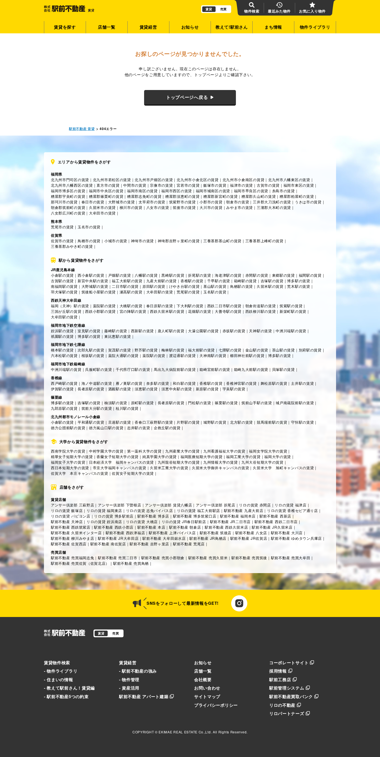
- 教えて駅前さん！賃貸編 (69, 688)
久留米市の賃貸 (102, 207)
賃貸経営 (148, 27)
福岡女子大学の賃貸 (68, 462)
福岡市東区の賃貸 (298, 185)
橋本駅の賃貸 (62, 350)
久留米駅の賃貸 (270, 286)
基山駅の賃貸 (214, 286)
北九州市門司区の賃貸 (70, 179)
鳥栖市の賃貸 (89, 240)
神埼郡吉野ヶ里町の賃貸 (179, 240)
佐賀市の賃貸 (62, 240)
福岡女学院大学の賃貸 (268, 451)
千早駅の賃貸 (218, 280)
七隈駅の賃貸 (230, 350)
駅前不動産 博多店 (153, 516)
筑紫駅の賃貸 (291, 305)
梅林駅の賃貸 (172, 350)
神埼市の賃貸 (142, 240)
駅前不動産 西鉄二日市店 (276, 521)
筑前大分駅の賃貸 (97, 408)
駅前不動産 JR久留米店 (272, 527)
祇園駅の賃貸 (62, 336)
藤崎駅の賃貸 (115, 330)
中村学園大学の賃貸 (106, 451)
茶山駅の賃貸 (283, 350)
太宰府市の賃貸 (152, 201)
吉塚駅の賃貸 (272, 280)
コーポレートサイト (289, 662)
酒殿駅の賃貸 (119, 388)
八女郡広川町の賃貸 (68, 213)
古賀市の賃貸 (268, 185)
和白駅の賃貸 (184, 383)
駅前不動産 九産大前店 (243, 510)
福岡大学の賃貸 (277, 456)
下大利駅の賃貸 (190, 305)
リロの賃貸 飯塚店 (67, 510)
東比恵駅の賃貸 (117, 336)
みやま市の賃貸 (239, 207)
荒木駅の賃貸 (298, 286)
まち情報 (273, 27)
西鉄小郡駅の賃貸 (100, 311)
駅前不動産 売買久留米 (208, 557)
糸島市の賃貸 (283, 190)
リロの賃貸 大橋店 (142, 521)
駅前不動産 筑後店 (215, 532)
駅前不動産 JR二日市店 (230, 521)
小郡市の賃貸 (210, 201)
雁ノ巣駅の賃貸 (129, 383)
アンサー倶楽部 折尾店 (215, 505)
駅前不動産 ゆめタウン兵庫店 (296, 538)
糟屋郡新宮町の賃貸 (220, 196)
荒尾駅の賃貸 (188, 291)
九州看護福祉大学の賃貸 (224, 451)
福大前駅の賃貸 (201, 350)
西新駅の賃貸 (142, 330)
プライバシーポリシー (216, 705)
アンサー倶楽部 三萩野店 (72, 505)
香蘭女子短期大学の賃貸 (118, 456)
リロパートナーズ (286, 713)
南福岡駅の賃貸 (64, 286)
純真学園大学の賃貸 (159, 456)
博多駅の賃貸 (298, 280)
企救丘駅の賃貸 (167, 427)
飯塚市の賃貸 (214, 185)
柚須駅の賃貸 (115, 402)
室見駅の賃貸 (89, 330)
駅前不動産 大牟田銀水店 (164, 538)
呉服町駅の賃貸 (98, 369)
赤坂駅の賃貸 (234, 330)
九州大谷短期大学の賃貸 (262, 462)
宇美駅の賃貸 (234, 388)
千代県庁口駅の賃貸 (133, 369)
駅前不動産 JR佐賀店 (248, 538)
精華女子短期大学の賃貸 (72, 456)
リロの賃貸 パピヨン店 (70, 516)
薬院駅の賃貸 (104, 305)
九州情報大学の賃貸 (220, 462)
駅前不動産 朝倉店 (185, 527)
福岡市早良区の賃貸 (251, 190)
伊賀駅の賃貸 (62, 388)
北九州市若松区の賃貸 (112, 179)
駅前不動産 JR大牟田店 (118, 538)
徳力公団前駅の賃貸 (68, 427)
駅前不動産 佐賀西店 (69, 543)
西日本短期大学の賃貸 (70, 467)
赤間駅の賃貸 (256, 275)
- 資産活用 (129, 688)
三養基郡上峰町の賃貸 (264, 240)
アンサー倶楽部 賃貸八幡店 (168, 505)
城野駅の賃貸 (214, 422)
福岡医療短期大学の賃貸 (202, 456)
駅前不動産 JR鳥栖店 (207, 538)
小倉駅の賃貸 (62, 275)
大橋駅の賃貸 (131, 305)
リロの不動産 (282, 705)
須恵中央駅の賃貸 (176, 388)
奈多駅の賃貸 (157, 383)
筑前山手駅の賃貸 (256, 402)
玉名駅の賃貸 (214, 291)
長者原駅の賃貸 (91, 388)
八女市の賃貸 (157, 207)
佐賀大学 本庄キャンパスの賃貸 (79, 473)
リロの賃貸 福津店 (290, 505)
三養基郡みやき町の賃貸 (72, 246)
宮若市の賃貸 (188, 185)
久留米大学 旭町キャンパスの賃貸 (283, 467)
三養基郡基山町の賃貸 (222, 240)
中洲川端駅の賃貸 (291, 330)
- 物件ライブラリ (60, 671)
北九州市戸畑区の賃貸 (154, 179)
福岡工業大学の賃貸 (243, 456)
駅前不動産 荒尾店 (189, 543)
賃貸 (209, 9)
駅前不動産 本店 (151, 527)
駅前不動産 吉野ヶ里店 (149, 543)
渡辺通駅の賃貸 (182, 355)
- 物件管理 (129, 679)
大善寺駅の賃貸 (228, 311)
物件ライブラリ (315, 27)
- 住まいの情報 (58, 679)
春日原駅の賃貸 (159, 305)
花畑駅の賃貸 (199, 311)
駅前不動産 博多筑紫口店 (194, 516)
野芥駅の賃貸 (146, 350)
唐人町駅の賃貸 (171, 330)
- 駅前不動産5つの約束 (66, 696)
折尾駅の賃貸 (199, 275)
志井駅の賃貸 (138, 427)
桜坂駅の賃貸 (93, 355)
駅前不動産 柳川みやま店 (72, 538)
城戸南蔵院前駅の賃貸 (295, 402)
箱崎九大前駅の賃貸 (251, 369)
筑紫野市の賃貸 (182, 201)
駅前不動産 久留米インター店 (76, 532)
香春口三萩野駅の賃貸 (154, 422)
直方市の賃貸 (108, 185)
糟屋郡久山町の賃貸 (258, 196)
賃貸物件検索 (57, 662)
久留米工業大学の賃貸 (169, 467)
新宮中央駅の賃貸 (93, 280)
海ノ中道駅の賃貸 (97, 383)
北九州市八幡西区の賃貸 (72, 185)
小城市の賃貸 (115, 240)
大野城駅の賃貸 (95, 286)
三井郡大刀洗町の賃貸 (272, 201)
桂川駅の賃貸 (127, 408)
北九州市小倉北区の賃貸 (198, 179)
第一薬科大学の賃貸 (144, 451)
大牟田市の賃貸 (102, 213)
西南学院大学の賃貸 (68, 451)
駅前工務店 (280, 679)
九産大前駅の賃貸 (161, 280)
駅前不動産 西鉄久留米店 (226, 527)
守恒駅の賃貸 (302, 422)
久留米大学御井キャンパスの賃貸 (220, 467)
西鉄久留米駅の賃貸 (167, 311)
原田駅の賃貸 (153, 286)
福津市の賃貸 (241, 185)
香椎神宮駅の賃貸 (241, 383)
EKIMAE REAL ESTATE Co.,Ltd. (185, 731)
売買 (223, 9)
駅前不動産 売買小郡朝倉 (162, 557)
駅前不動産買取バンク (291, 696)
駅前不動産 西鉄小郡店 (114, 527)
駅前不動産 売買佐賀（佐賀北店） (80, 563)
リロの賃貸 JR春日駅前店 (184, 521)
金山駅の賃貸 (256, 350)
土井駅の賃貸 (302, 383)
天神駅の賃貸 (260, 330)
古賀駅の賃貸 (62, 280)
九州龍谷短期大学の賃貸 (179, 462)
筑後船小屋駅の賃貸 (99, 291)
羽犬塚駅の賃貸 (64, 291)
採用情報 (278, 671)
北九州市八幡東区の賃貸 (289, 179)
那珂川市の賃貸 (64, 201)
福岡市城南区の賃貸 (213, 190)
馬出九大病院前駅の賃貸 (175, 369)
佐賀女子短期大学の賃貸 (133, 473)
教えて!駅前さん (232, 27)
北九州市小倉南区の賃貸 (244, 179)
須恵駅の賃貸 (146, 388)
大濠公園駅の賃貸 (203, 330)
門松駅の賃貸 (199, 402)
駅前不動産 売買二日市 (117, 557)
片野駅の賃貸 (188, 422)
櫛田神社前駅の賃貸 (247, 355)
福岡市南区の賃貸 (142, 190)
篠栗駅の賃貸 (226, 402)
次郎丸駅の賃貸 (91, 350)
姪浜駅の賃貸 (62, 330)
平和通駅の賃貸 (91, 422)
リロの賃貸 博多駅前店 (114, 516)
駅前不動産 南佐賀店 (108, 543)
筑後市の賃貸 (184, 207)
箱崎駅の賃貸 (245, 280)
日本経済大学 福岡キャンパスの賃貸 (121, 462)
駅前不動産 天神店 (67, 521)
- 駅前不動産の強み (138, 671)
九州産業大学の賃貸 (182, 451)
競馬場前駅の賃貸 (272, 422)
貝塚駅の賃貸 (283, 369)
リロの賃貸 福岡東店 (104, 510)
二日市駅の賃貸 (125, 286)
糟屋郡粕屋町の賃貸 (297, 196)
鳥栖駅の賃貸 (241, 286)
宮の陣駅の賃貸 (133, 311)
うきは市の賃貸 (308, 201)
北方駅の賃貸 (241, 422)
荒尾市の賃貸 (62, 226)
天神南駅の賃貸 (212, 355)
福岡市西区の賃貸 (176, 190)
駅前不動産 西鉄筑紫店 (70, 527)
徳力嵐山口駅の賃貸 (106, 427)
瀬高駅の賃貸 (131, 291)
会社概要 (203, 679)
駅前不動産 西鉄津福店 (125, 532)
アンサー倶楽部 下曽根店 (119, 505)
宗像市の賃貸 (161, 185)
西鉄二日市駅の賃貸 (224, 305)
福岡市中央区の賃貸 (106, 190)
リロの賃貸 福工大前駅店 (198, 510)
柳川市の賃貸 (131, 207)
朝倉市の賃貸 (237, 201)
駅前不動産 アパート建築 (143, 696)
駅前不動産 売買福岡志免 (72, 557)
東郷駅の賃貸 (283, 275)
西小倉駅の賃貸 (91, 275)
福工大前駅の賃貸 (127, 280)
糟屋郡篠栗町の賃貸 (106, 196)
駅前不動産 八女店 (251, 532)
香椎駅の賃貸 (192, 280)
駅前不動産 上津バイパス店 (172, 532)
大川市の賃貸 (210, 207)
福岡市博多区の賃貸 (68, 190)
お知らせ (190, 27)
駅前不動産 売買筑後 (249, 557)
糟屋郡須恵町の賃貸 (182, 196)
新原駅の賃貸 (207, 388)
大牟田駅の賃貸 (159, 291)
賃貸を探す (65, 27)
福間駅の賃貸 (310, 275)
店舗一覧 (106, 27)
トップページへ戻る (187, 97)
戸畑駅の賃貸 (119, 275)
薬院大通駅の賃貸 (123, 355)
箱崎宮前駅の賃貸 (214, 369)
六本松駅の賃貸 (64, 355)
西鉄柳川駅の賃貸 (260, 311)
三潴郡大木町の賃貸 (274, 207)
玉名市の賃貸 (89, 226)
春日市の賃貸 (93, 201)
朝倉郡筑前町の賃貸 (68, 207)
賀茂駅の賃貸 (119, 350)
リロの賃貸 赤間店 (255, 505)
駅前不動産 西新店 (275, 516)
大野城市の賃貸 (121, 201)
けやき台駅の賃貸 (184, 286)
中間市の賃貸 (134, 185)
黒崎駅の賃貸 (172, 275)
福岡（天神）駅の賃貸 (70, 305)
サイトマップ (207, 696)
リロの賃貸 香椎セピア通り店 (292, 510)
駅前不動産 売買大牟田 (290, 557)
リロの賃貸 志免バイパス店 (149, 510)
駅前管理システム (286, 688)
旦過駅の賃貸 (119, 422)
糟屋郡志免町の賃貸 (144, 196)
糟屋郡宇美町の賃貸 (68, 196)
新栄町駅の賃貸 (293, 311)
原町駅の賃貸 (142, 402)
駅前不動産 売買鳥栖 (131, 563)
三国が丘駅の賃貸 (66, 311)
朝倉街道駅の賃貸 (260, 305)
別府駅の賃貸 (310, 350)
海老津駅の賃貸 (228, 275)
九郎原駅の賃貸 (64, 408)
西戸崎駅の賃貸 (64, 383)
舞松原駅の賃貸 (274, 383)
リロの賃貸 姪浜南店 (104, 521)
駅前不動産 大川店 (287, 532)
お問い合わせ (207, 688)
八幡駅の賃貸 (146, 275)
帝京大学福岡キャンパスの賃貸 (119, 467)
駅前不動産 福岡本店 (238, 516)
